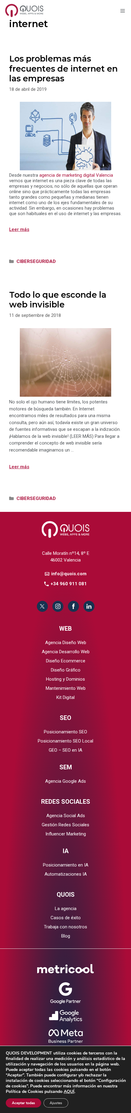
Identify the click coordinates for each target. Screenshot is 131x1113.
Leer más (19, 229)
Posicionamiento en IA (65, 865)
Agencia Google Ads (65, 781)
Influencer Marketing (65, 834)
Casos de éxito (66, 917)
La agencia (65, 908)
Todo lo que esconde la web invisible (57, 300)
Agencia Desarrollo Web (66, 651)
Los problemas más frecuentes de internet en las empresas (63, 68)
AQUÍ (69, 1091)
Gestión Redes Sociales (65, 825)
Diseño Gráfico (65, 670)
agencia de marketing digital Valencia (76, 175)
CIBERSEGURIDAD (36, 261)
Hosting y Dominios (65, 679)
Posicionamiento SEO (65, 732)
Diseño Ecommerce (65, 661)
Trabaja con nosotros (65, 927)
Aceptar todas (23, 1103)
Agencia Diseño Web (65, 642)
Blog (65, 936)
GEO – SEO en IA (65, 750)
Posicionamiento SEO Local (65, 741)
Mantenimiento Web (66, 688)
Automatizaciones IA (65, 874)
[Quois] (25, 10)
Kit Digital (65, 697)
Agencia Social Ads (65, 815)
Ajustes (56, 1103)
